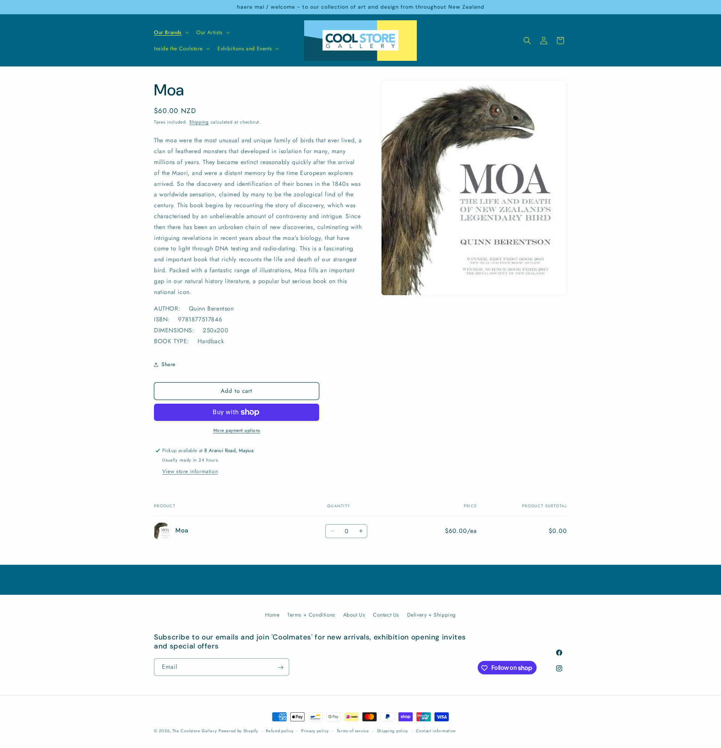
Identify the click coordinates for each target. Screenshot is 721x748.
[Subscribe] (280, 667)
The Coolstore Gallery (194, 731)
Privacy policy (315, 730)
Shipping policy (393, 730)
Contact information (436, 730)
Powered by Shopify (238, 731)
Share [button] (168, 364)
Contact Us (386, 614)
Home (272, 614)
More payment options (236, 430)
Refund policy (279, 730)
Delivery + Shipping (431, 614)
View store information (190, 471)
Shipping (199, 122)
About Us (354, 614)
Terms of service (353, 730)
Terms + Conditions (311, 614)
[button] (170, 32)
